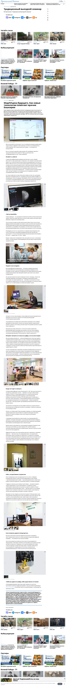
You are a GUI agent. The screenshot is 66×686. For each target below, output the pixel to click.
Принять (60, 683)
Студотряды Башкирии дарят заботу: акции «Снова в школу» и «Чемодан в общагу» (37, 4)
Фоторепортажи (7, 6)
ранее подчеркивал (10, 587)
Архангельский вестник (10, 1)
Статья (2, 3)
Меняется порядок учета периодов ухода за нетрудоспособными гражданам (21, 4)
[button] (44, 195)
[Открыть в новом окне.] (8, 17)
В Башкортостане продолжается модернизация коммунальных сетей (53, 4)
